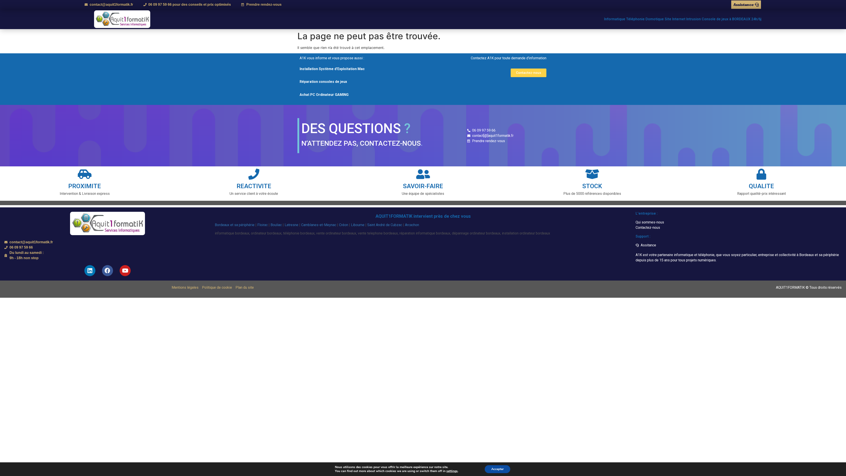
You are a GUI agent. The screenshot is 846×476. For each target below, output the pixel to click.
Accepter (497, 469)
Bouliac (276, 225)
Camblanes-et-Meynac (318, 225)
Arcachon (412, 225)
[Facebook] (107, 270)
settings (452, 471)
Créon (343, 225)
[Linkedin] (89, 270)
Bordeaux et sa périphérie (234, 225)
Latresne (291, 225)
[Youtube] (125, 270)
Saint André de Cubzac (384, 225)
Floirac (262, 225)
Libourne (357, 225)
